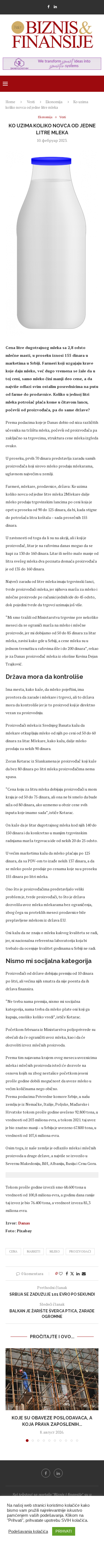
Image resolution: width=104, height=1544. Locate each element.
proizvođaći (80, 1251)
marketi (33, 1251)
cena (13, 1251)
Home (10, 101)
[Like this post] (61, 1273)
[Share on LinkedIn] (78, 1273)
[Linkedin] (55, 6)
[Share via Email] (84, 1273)
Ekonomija (53, 101)
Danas (24, 1223)
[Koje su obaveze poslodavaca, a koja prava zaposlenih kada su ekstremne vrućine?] (52, 1379)
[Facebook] (48, 6)
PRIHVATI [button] (63, 1531)
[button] (10, 1394)
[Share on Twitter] (72, 1273)
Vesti (31, 101)
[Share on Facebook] (67, 1273)
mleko (55, 1251)
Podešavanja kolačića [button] (28, 1531)
